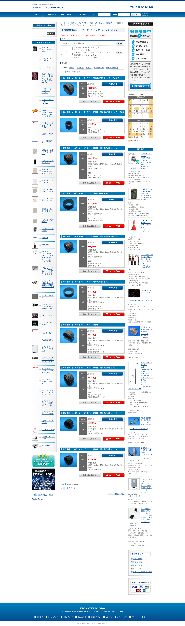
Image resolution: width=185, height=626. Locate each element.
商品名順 (80, 68)
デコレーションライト (138, 306)
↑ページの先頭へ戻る (116, 494)
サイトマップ (122, 617)
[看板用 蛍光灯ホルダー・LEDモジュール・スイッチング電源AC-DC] (35, 76)
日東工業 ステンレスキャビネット (47, 152)
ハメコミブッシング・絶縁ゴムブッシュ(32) (91, 52)
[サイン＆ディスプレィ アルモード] (35, 349)
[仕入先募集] (81, 14)
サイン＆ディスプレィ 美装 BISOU (47, 381)
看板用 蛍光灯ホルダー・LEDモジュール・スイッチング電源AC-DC (48, 78)
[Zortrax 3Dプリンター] (35, 438)
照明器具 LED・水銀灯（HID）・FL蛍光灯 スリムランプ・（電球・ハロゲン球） (47, 256)
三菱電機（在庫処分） (138, 168)
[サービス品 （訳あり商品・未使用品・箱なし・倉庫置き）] (35, 111)
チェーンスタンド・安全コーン (146, 231)
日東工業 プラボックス (47, 181)
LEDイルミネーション (47, 323)
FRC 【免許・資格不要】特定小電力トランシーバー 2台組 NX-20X (147, 259)
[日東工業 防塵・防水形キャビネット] (35, 210)
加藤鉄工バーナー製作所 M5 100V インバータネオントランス (147, 452)
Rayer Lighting (47, 315)
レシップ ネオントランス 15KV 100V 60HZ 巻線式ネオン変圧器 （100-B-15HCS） (146, 485)
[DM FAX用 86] (35, 446)
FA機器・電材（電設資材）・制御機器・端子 (47, 306)
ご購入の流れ (137, 559)
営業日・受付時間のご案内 (142, 572)
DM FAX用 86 (47, 446)
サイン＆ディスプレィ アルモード (47, 349)
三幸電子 (45, 238)
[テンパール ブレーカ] (35, 230)
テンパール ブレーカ (47, 230)
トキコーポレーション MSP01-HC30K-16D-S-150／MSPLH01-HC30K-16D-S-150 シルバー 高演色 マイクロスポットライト (147, 373)
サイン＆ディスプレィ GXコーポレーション (48, 360)
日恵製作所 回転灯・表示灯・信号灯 (47, 125)
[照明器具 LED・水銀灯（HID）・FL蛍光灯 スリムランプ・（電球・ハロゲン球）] (35, 252)
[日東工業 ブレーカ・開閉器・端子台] (35, 49)
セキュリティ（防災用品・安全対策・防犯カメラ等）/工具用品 (48, 285)
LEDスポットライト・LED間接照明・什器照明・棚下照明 (47, 271)
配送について (137, 565)
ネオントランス (135, 460)
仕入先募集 (81, 617)
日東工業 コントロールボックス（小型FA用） (48, 171)
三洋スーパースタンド (47, 422)
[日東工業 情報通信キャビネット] (35, 199)
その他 (144, 337)
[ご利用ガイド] (50, 14)
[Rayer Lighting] (35, 315)
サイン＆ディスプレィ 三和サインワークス (47, 403)
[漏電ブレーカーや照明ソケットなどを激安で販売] (47, 8)
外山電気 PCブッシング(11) (85, 57)
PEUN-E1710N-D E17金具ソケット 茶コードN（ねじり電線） (147, 422)
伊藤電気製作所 (47, 340)
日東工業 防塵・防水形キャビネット (47, 211)
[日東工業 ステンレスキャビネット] (35, 151)
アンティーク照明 (47, 296)
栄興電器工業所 (47, 134)
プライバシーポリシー (140, 617)
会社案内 (39, 617)
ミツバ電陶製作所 (47, 142)
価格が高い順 (111, 68)
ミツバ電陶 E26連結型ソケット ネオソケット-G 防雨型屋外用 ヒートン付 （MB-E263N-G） (146, 515)
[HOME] (37, 14)
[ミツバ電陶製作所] (35, 141)
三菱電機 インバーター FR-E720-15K (146, 191)
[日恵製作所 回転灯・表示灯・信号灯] (35, 122)
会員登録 (108, 617)
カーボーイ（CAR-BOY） (47, 332)
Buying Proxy (37, 499)
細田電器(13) (79, 43)
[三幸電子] (35, 238)
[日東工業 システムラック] (35, 162)
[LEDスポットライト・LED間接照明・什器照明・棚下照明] (35, 268)
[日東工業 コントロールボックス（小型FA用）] (35, 171)
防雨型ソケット (135, 525)
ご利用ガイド (53, 617)
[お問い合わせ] (66, 14)
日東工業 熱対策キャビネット (47, 190)
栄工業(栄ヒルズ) (48, 430)
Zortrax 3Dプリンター (48, 437)
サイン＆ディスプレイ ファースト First (47, 371)
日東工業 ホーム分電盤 (47, 59)
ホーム (63, 23)
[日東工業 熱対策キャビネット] (35, 190)
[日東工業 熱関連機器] (35, 221)
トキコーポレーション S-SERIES (47, 91)
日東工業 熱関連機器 (47, 221)
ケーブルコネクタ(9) (82, 50)
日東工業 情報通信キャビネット (47, 200)
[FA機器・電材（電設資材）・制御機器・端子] (35, 305)
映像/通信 (45, 245)
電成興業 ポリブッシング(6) (85, 55)
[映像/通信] (35, 246)
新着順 (71, 68)
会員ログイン (95, 617)
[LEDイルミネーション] (35, 323)
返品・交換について (140, 568)
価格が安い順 (99, 68)
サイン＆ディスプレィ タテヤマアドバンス (47, 392)
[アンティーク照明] (35, 296)
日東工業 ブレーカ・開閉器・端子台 (47, 49)
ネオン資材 (46, 67)
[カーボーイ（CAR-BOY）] (35, 331)
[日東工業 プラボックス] (35, 181)
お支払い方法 (137, 562)
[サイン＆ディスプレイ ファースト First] (35, 368)
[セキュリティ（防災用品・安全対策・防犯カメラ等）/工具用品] (35, 282)
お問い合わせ (68, 617)
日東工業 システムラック (47, 162)
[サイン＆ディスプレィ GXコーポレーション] (35, 358)
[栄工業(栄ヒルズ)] (35, 431)
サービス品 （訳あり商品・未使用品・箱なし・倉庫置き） (47, 113)
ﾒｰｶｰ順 (88, 68)
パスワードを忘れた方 (145, 14)
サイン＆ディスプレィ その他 (47, 413)
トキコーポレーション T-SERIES (47, 102)
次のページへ (72, 488)
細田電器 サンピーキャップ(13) (86, 48)
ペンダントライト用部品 (138, 429)
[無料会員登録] (140, 89)
